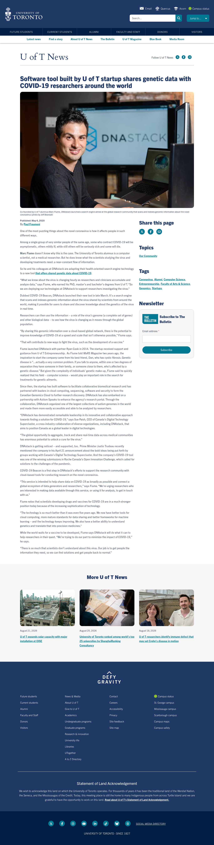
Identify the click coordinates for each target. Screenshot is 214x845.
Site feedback (117, 721)
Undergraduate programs (78, 721)
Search (178, 18)
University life (72, 740)
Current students (59, 31)
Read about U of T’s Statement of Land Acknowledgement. (137, 799)
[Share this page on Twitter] (142, 231)
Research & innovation (77, 733)
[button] (198, 18)
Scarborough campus (165, 715)
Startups (157, 288)
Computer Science (174, 279)
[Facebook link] (183, 57)
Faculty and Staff (128, 31)
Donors (162, 31)
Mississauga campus (165, 708)
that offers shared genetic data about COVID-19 (63, 273)
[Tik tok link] (106, 823)
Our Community (148, 255)
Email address (149, 331)
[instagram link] (190, 57)
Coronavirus (146, 279)
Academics (71, 715)
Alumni (94, 31)
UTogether (70, 752)
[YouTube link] (84, 823)
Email (148, 8)
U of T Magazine (132, 39)
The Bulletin (107, 39)
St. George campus (164, 702)
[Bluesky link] (117, 823)
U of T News (44, 57)
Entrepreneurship (149, 283)
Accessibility (116, 708)
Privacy (113, 715)
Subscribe (166, 349)
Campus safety (162, 727)
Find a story (56, 39)
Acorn (182, 8)
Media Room (177, 39)
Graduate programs (75, 727)
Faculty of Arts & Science (175, 283)
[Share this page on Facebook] (150, 231)
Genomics (145, 288)
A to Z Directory (73, 759)
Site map (114, 727)
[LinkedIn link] (95, 823)
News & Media (72, 696)
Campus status (200, 8)
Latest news (34, 39)
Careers (113, 702)
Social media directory (151, 823)
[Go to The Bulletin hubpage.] (150, 319)
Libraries (69, 746)
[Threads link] (128, 823)
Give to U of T (72, 708)
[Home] (24, 14)
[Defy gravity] (109, 676)
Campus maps (161, 721)
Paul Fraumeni (32, 224)
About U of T (71, 702)
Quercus (165, 8)
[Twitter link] (177, 57)
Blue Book (155, 39)
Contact (114, 696)
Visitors (197, 31)
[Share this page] (159, 231)
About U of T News (81, 39)
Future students (21, 31)
